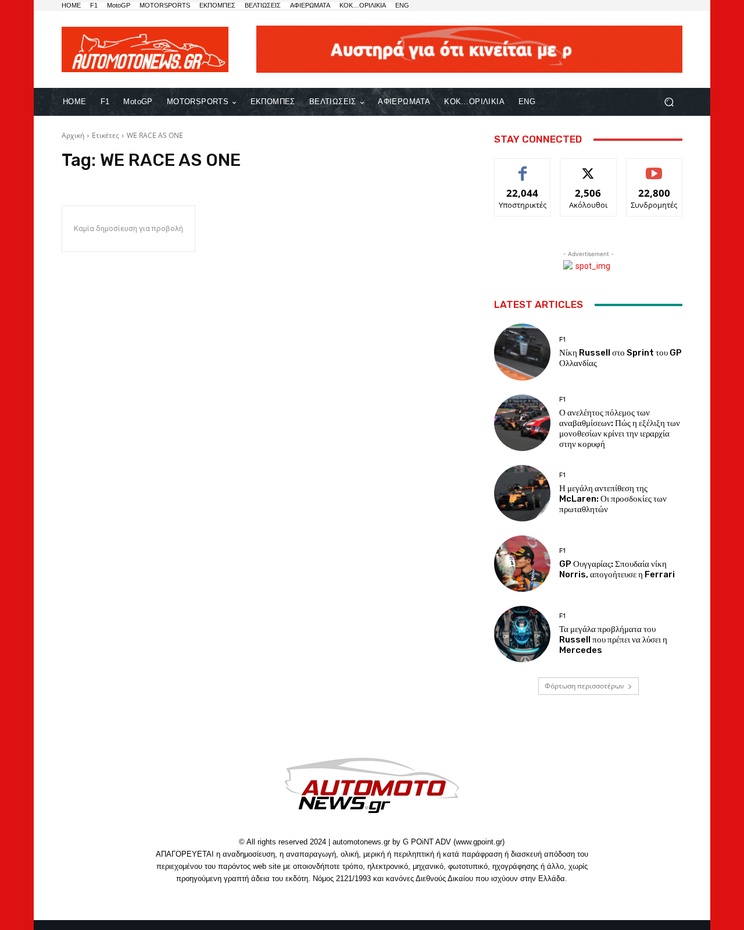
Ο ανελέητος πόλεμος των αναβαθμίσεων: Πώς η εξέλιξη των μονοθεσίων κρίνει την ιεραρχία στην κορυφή (619, 428)
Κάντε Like (523, 167)
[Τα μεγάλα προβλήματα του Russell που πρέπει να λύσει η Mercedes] (522, 634)
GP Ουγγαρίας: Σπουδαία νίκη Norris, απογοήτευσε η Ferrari (617, 569)
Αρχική (73, 135)
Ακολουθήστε (588, 167)
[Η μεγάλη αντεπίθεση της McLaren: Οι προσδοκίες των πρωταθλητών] (522, 493)
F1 (562, 339)
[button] (668, 102)
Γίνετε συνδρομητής (654, 171)
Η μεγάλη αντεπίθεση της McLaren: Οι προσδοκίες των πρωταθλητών (613, 498)
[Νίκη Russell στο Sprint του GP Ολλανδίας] (522, 352)
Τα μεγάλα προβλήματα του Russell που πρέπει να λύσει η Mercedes (613, 639)
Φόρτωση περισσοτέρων (584, 686)
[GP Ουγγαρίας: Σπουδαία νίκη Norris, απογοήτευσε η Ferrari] (522, 563)
